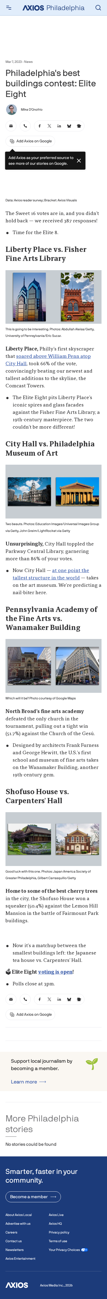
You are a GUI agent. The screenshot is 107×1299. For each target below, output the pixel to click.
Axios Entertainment (20, 1258)
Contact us (13, 1241)
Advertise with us (17, 1223)
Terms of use (58, 1241)
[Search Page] (98, 7)
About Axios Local (18, 1214)
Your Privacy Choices (64, 1249)
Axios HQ (55, 1223)
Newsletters (14, 1249)
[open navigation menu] (8, 8)
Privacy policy (59, 1232)
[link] (11, 126)
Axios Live (56, 1214)
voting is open (55, 972)
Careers (11, 1232)
